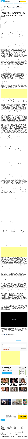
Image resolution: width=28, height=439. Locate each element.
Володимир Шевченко (6, 10)
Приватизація (2, 428)
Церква (15, 427)
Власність (22, 428)
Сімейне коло (22, 426)
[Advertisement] (14, 93)
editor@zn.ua (15, 417)
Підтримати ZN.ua (23, 1)
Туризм (21, 427)
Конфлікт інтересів (9, 426)
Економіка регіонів (3, 429)
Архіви (1, 413)
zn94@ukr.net (14, 416)
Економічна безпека (9, 427)
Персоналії (8, 428)
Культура (15, 428)
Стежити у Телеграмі (7, 372)
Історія (21, 425)
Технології (15, 425)
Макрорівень (2, 426)
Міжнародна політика (3, 425)
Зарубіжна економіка (9, 425)
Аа (19, 1)
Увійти (17, 1)
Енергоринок (2, 427)
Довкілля (15, 426)
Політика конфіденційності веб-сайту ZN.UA (22, 436)
